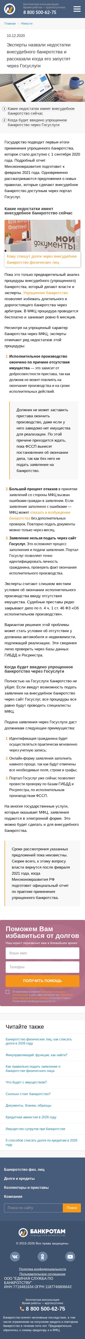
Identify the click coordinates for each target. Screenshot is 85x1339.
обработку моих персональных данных (42, 996)
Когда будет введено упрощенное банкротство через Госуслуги (37, 122)
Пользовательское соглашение (42, 1274)
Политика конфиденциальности (42, 1269)
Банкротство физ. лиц (24, 1169)
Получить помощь (42, 981)
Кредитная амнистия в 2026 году (31, 1117)
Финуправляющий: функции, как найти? (36, 1055)
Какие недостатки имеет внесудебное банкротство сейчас (41, 111)
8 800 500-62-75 (39, 12)
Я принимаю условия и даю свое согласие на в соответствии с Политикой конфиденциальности (42, 996)
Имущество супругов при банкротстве (35, 1129)
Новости (26, 23)
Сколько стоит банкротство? (28, 1094)
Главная (10, 23)
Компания (13, 1196)
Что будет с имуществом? (26, 1082)
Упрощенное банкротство (45, 293)
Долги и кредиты (19, 1178)
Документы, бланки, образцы (28, 1105)
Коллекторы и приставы (26, 1187)
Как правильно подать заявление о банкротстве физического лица (33, 1068)
